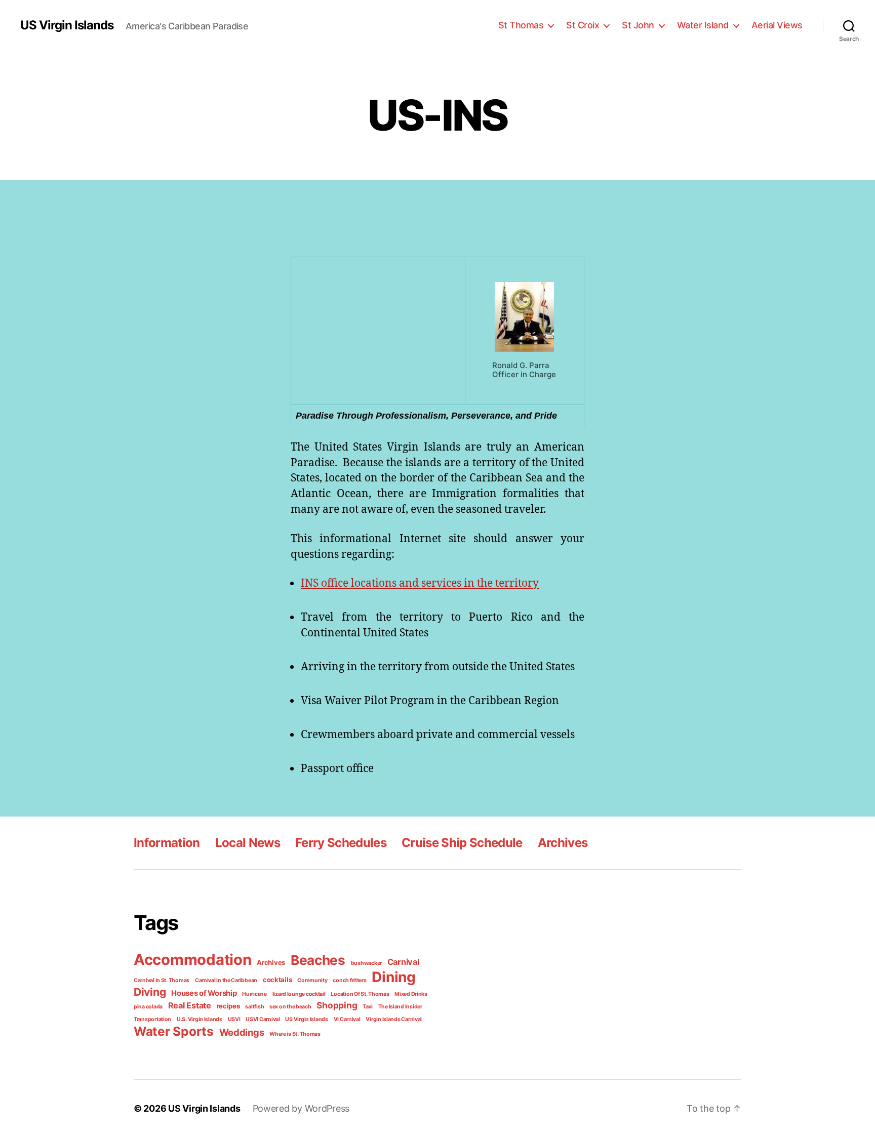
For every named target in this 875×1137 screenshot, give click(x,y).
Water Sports (174, 1031)
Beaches (318, 960)
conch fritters (349, 980)
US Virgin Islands (66, 25)
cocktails (277, 980)
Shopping (336, 1005)
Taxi (368, 1006)
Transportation (152, 1019)
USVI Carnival (263, 1019)
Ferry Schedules (340, 842)
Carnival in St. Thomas (161, 980)
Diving (150, 992)
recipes (228, 1006)
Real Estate (189, 1005)
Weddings (241, 1032)
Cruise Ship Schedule (462, 842)
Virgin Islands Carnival (394, 1019)
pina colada (148, 1006)
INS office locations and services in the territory (420, 583)
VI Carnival (347, 1019)
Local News (247, 842)
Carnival (403, 962)
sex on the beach (290, 1006)
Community (312, 980)
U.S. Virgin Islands (199, 1019)
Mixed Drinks (410, 994)
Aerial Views (777, 25)
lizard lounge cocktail (299, 994)
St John (638, 25)
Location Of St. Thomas (360, 994)
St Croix (582, 25)
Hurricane (254, 994)
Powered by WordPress (301, 1108)
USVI (234, 1019)
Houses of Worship (203, 993)
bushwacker (366, 963)
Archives (563, 842)
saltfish (254, 1006)
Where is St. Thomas (295, 1034)
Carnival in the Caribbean (226, 980)
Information (167, 842)
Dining (393, 977)
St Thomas (521, 25)
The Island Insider (400, 1006)
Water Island (703, 25)
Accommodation (193, 959)
